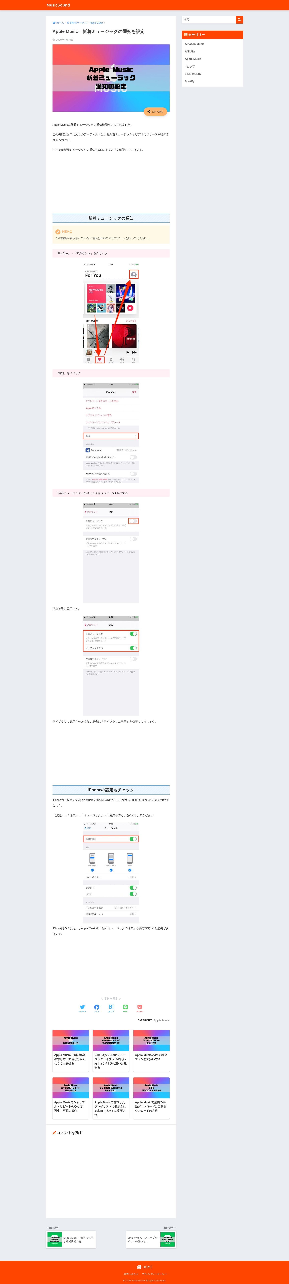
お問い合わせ (131, 1274)
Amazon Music (194, 44)
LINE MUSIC (193, 74)
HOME (147, 1267)
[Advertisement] (111, 180)
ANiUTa (190, 51)
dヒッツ (190, 66)
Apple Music (162, 1020)
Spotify (189, 81)
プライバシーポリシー (154, 1274)
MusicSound (58, 5)
